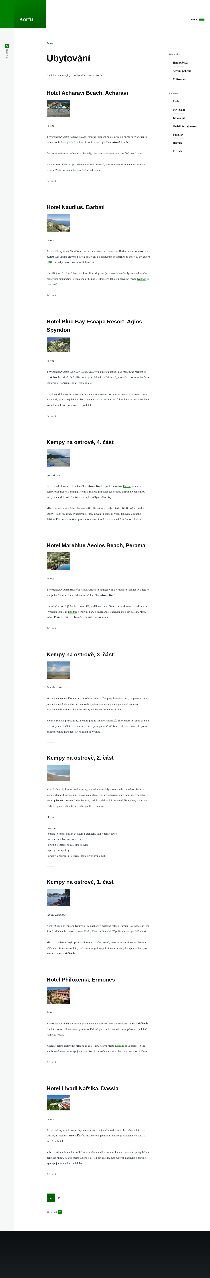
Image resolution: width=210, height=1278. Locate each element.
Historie (177, 143)
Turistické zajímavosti (185, 126)
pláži (49, 262)
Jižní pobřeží (180, 62)
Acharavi (102, 399)
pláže (70, 142)
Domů (50, 43)
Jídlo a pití (179, 118)
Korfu (26, 19)
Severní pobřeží (182, 71)
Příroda (177, 151)
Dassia (127, 486)
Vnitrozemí (179, 79)
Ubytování (179, 110)
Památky (178, 134)
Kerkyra (66, 164)
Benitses (72, 611)
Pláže (176, 101)
